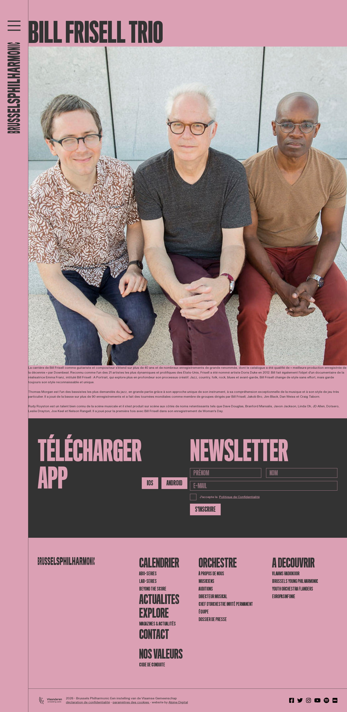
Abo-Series (148, 574)
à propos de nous (211, 574)
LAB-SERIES (148, 581)
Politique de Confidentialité (239, 497)
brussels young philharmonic (295, 581)
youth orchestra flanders (292, 589)
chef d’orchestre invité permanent (226, 604)
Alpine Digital (178, 702)
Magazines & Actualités (157, 624)
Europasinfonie (283, 596)
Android (174, 483)
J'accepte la (230, 497)
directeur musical (213, 596)
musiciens (206, 581)
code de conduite (152, 665)
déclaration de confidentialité (88, 702)
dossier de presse (213, 619)
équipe (204, 612)
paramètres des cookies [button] (131, 702)
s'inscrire (205, 509)
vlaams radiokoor (285, 574)
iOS (150, 483)
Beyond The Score (152, 589)
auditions (206, 589)
